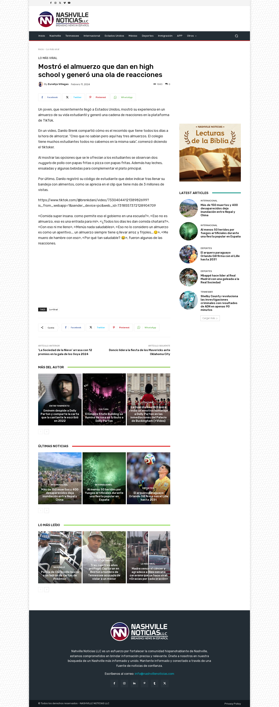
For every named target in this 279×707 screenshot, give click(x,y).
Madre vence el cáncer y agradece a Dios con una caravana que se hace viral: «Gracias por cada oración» (148, 574)
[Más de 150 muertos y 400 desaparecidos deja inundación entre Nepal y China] (60, 478)
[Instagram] (55, 3)
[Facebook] (51, 3)
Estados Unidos (103, 560)
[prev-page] (40, 431)
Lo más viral (52, 49)
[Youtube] (69, 3)
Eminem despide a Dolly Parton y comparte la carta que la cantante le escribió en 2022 (60, 416)
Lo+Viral (53, 309)
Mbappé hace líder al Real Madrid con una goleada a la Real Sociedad (220, 279)
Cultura (104, 409)
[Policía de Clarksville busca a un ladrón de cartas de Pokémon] (60, 557)
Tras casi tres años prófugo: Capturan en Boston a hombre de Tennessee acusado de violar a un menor (104, 572)
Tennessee (207, 292)
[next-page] (46, 431)
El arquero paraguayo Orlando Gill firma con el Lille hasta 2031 (148, 496)
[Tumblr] (154, 683)
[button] (236, 35)
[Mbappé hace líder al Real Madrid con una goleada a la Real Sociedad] (188, 277)
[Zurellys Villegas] (41, 84)
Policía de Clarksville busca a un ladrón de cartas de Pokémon (60, 575)
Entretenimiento (59, 406)
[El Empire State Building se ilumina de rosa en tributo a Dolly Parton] (104, 399)
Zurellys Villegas (58, 84)
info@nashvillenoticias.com (154, 674)
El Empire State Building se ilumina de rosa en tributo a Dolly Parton (104, 417)
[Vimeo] (64, 3)
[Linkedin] (134, 683)
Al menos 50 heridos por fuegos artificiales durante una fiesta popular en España (104, 494)
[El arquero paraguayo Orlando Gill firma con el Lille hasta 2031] (148, 478)
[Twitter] (60, 3)
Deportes (148, 488)
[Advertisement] (104, 280)
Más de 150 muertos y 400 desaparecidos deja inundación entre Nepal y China (59, 494)
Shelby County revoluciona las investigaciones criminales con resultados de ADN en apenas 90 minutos (219, 303)
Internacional (59, 485)
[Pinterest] (144, 683)
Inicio (41, 49)
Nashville (59, 567)
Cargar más (209, 318)
